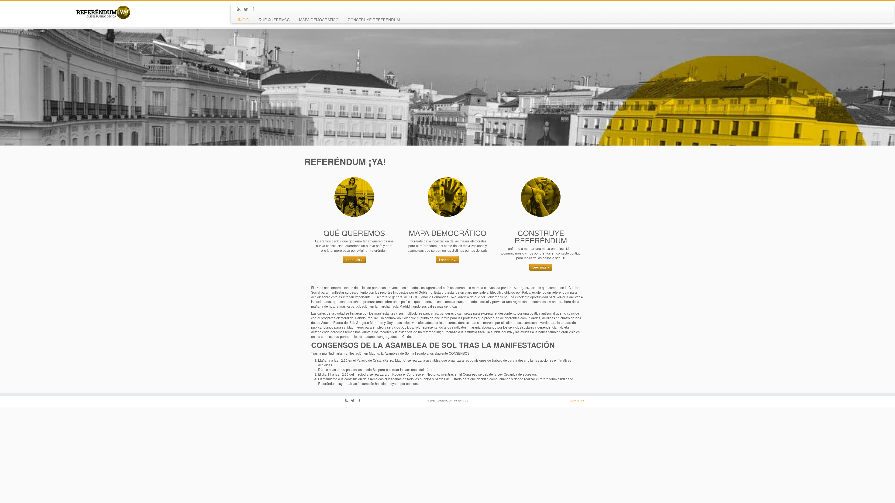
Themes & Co (460, 400)
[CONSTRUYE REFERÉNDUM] (541, 197)
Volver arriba (577, 400)
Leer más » (354, 259)
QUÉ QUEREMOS (274, 19)
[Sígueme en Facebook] (254, 10)
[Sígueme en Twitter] (247, 10)
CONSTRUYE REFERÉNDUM (374, 19)
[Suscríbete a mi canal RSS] (240, 10)
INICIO (243, 19)
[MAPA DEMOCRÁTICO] (447, 197)
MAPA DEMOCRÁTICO (318, 19)
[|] (103, 13)
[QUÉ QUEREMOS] (354, 197)
